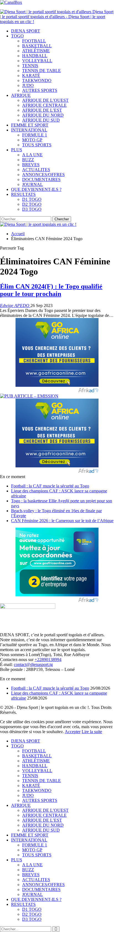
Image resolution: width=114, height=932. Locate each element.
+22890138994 (48, 659)
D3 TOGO (32, 209)
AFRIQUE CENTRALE (44, 105)
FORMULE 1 (34, 135)
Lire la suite (92, 731)
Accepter (73, 731)
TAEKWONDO (36, 80)
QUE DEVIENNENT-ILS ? (36, 189)
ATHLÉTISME (36, 50)
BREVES (31, 164)
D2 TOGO (32, 204)
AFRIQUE (21, 95)
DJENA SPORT (25, 31)
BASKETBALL (37, 45)
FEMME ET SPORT (29, 125)
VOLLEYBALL (37, 60)
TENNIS (30, 65)
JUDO (28, 85)
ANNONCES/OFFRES (43, 174)
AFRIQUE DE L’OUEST (45, 100)
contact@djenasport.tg (33, 664)
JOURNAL (32, 184)
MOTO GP (32, 140)
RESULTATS (23, 194)
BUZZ (28, 159)
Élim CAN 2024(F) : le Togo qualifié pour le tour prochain (51, 290)
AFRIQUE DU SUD (41, 120)
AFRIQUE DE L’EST (42, 110)
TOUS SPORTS (36, 144)
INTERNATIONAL (29, 130)
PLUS (16, 149)
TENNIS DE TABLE (41, 70)
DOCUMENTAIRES (41, 179)
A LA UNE (32, 154)
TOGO (17, 36)
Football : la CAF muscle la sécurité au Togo (50, 486)
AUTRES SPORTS (39, 90)
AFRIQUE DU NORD (43, 115)
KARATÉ (31, 75)
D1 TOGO (32, 199)
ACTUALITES (36, 169)
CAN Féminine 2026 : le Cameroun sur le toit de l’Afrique (62, 520)
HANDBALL (34, 55)
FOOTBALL (34, 41)
